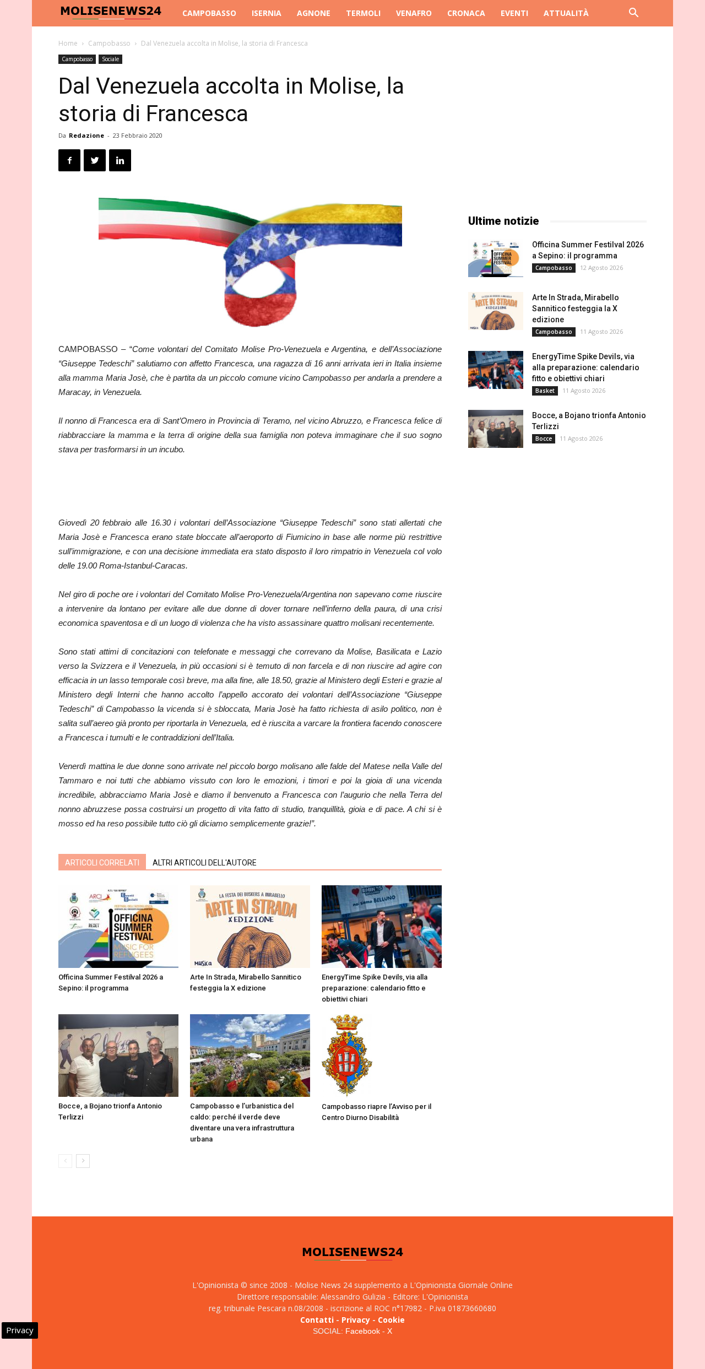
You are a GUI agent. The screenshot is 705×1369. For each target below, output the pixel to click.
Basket (545, 390)
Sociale (110, 59)
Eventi (514, 13)
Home (68, 43)
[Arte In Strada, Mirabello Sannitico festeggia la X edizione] (250, 926)
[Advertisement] (250, 487)
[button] (633, 14)
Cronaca (466, 13)
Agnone (313, 13)
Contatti (317, 1319)
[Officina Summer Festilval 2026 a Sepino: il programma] (118, 926)
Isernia (266, 13)
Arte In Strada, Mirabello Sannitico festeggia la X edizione (575, 308)
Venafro (414, 13)
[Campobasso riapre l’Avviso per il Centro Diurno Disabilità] (382, 1055)
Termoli (363, 13)
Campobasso (209, 13)
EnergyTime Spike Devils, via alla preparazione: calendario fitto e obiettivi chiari (374, 988)
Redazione (86, 135)
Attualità (566, 13)
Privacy (355, 1319)
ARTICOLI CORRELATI (102, 862)
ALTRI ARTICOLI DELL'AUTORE (205, 862)
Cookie (391, 1319)
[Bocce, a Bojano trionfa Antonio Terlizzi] (118, 1055)
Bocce (543, 438)
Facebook (362, 1331)
